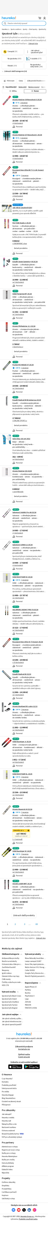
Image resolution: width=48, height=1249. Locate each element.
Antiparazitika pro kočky (10, 958)
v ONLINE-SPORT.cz (19, 421)
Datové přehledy (8, 1163)
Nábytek (28, 1005)
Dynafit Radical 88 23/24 (21, 674)
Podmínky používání (9, 1085)
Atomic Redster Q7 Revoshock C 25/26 (27, 135)
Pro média (5, 1091)
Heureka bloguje (8, 1095)
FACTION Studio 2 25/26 (21, 223)
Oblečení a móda (31, 1008)
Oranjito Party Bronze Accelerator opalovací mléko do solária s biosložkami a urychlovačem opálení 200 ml (35, 973)
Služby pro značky (8, 1159)
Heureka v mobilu (8, 1117)
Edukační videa (7, 1169)
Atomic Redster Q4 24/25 (22, 471)
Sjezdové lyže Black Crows (11, 996)
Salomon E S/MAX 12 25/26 (22, 545)
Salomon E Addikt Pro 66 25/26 (24, 512)
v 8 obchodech (17, 196)
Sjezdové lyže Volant (9, 999)
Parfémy (28, 990)
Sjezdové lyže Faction (9, 1005)
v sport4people (17, 492)
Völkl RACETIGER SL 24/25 (22, 774)
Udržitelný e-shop (8, 1198)
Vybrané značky (9, 991)
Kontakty (5, 1082)
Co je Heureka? (7, 1078)
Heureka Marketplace (9, 1156)
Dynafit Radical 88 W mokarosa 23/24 (26, 400)
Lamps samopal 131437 (33, 961)
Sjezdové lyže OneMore (10, 1002)
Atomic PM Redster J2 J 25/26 (23, 326)
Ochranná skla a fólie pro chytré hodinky (12, 964)
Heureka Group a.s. (27, 1216)
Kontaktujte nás (24, 1049)
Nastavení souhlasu (9, 1127)
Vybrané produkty (33, 954)
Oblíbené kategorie (10, 954)
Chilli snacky (6, 979)
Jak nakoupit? (7, 1114)
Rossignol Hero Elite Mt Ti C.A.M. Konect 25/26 (28, 171)
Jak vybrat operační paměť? (12, 1024)
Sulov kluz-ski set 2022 (21, 439)
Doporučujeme (31, 983)
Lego (27, 999)
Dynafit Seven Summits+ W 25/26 (25, 262)
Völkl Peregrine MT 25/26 (22, 294)
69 (37, 924)
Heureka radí (6, 1121)
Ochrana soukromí (8, 1130)
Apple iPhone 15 (31, 987)
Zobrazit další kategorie (13, 71)
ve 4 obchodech (18, 459)
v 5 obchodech (17, 533)
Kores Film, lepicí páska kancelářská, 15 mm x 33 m (35, 964)
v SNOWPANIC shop (19, 243)
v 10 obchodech (18, 662)
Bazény (27, 993)
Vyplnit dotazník (24, 1057)
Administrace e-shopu (10, 1147)
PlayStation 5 (29, 996)
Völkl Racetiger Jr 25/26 (21, 742)
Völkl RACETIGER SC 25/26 (22, 577)
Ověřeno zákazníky (8, 1182)
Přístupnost (6, 1105)
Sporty (25, 29)
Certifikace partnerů (9, 1192)
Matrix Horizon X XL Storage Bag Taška (35, 967)
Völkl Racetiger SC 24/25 (21, 851)
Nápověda (5, 1173)
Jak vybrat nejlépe (10, 1014)
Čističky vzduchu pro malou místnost (12, 982)
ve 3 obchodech (18, 282)
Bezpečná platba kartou (10, 1134)
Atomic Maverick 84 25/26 (22, 809)
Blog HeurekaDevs (8, 1098)
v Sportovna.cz (17, 347)
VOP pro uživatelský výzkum (12, 1137)
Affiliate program (8, 1166)
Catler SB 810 (30, 970)
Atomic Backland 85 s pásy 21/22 (24, 706)
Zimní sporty (33, 29)
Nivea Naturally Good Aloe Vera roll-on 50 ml (35, 958)
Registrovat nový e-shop (11, 1150)
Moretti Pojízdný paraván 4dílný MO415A (35, 976)
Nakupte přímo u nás (9, 1124)
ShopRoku (5, 1185)
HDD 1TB (5, 985)
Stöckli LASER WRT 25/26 (22, 884)
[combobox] (24, 23)
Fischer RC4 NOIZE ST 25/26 (23, 365)
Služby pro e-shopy (9, 1153)
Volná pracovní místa (9, 1088)
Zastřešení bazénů (8, 967)
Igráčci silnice (7, 973)
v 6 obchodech (17, 123)
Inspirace (5, 1195)
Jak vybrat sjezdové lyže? (22, 208)
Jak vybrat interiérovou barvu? (12, 1021)
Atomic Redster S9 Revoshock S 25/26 (27, 100)
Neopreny (5, 970)
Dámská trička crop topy (10, 976)
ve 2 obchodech (18, 314)
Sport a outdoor (16, 29)
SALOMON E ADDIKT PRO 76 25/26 (25, 610)
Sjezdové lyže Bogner (10, 1008)
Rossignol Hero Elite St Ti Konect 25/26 (27, 642)
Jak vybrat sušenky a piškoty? (12, 1018)
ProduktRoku (6, 1189)
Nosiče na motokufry (9, 961)
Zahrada (28, 1002)
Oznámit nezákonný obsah (11, 1101)
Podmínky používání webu (28, 1219)
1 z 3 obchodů (17, 839)
